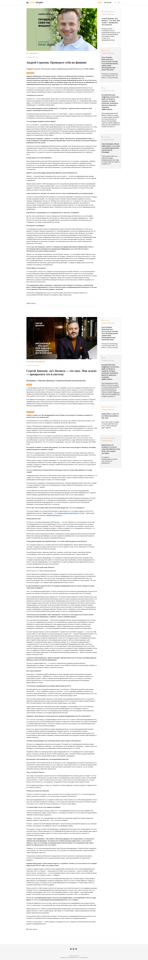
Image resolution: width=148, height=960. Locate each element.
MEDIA (99, 2)
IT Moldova (33, 53)
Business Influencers (109, 11)
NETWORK (107, 2)
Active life (106, 50)
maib (104, 88)
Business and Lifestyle (109, 407)
